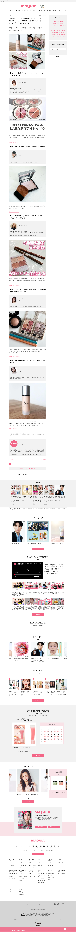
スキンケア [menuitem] (11, 10)
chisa (20, 155)
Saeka (20, 300)
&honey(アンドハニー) (19, 747)
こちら (48, 915)
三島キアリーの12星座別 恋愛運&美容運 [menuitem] (52, 875)
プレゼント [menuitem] (43, 10)
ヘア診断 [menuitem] (39, 867)
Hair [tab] (33, 675)
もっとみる (38, 614)
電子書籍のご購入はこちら (54, 826)
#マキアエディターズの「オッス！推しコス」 (58, 30)
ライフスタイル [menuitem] (54, 10)
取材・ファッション (27, 904)
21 (58, 736)
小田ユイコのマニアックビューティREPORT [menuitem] (42, 878)
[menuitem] (13, 860)
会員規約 (60, 919)
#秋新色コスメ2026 (62, 25)
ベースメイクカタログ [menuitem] (22, 865)
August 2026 (51, 724)
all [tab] (10, 675)
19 (51, 736)
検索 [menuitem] (10, 891)
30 (41, 741)
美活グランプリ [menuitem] (60, 862)
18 (48, 736)
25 (48, 739)
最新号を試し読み (41, 826)
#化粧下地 (63, 34)
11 (48, 734)
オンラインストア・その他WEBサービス (59, 904)
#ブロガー (25, 468)
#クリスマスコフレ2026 (54, 25)
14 (58, 734)
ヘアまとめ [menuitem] (40, 865)
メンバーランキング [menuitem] (12, 878)
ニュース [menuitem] (10, 862)
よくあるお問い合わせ (37, 919)
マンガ (10, 904)
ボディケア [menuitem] (26, 10)
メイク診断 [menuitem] (20, 867)
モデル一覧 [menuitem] (21, 892)
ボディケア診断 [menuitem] (50, 865)
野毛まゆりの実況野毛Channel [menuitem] (41, 880)
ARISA (20, 226)
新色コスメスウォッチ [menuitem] (32, 865)
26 (51, 739)
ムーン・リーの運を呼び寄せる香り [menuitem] (52, 879)
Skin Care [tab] (14, 675)
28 (58, 739)
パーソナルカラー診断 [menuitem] (61, 873)
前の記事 (11, 459)
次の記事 (43, 459)
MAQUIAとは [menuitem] (21, 894)
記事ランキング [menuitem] (11, 876)
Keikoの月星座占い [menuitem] (51, 873)
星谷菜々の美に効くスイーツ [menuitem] (42, 883)
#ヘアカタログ (61, 32)
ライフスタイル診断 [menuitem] (32, 876)
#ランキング (21, 468)
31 (44, 741)
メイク (10, 15)
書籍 (39, 904)
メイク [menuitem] (16, 10)
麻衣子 (20, 371)
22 (61, 736)
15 (61, 734)
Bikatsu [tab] (29, 675)
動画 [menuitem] (20, 891)
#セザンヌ (64, 36)
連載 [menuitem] (59, 10)
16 (41, 736)
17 (44, 736)
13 (54, 734)
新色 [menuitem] (19, 10)
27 (54, 739)
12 (51, 734)
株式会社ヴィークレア (30, 747)
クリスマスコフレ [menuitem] (31, 862)
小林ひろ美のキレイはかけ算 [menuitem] (42, 876)
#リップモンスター (59, 36)
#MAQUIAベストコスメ (58, 23)
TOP (10, 508)
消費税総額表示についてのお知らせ (38, 909)
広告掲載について (28, 919)
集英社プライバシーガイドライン (50, 919)
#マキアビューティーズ (32, 468)
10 (44, 734)
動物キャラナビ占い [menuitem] (51, 877)
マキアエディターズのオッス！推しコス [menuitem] (42, 874)
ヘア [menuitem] (22, 10)
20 (54, 736)
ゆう (19, 84)
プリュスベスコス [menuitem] (22, 880)
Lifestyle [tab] (37, 675)
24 (45, 739)
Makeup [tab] (19, 675)
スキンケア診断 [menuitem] (11, 865)
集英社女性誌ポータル (17, 919)
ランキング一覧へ (38, 700)
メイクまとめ (18, 508)
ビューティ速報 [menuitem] (31, 867)
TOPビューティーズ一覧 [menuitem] (13, 873)
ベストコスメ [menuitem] (48, 10)
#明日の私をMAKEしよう (58, 21)
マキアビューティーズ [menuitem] (36, 10)
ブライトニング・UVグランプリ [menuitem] (23, 878)
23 (41, 739)
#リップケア (59, 34)
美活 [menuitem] (30, 10)
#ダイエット (53, 36)
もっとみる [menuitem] (64, 10)
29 (61, 739)
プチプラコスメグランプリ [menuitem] (23, 876)
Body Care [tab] (24, 675)
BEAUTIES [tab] (42, 675)
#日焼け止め (54, 34)
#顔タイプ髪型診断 (55, 32)
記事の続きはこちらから (14, 142)
